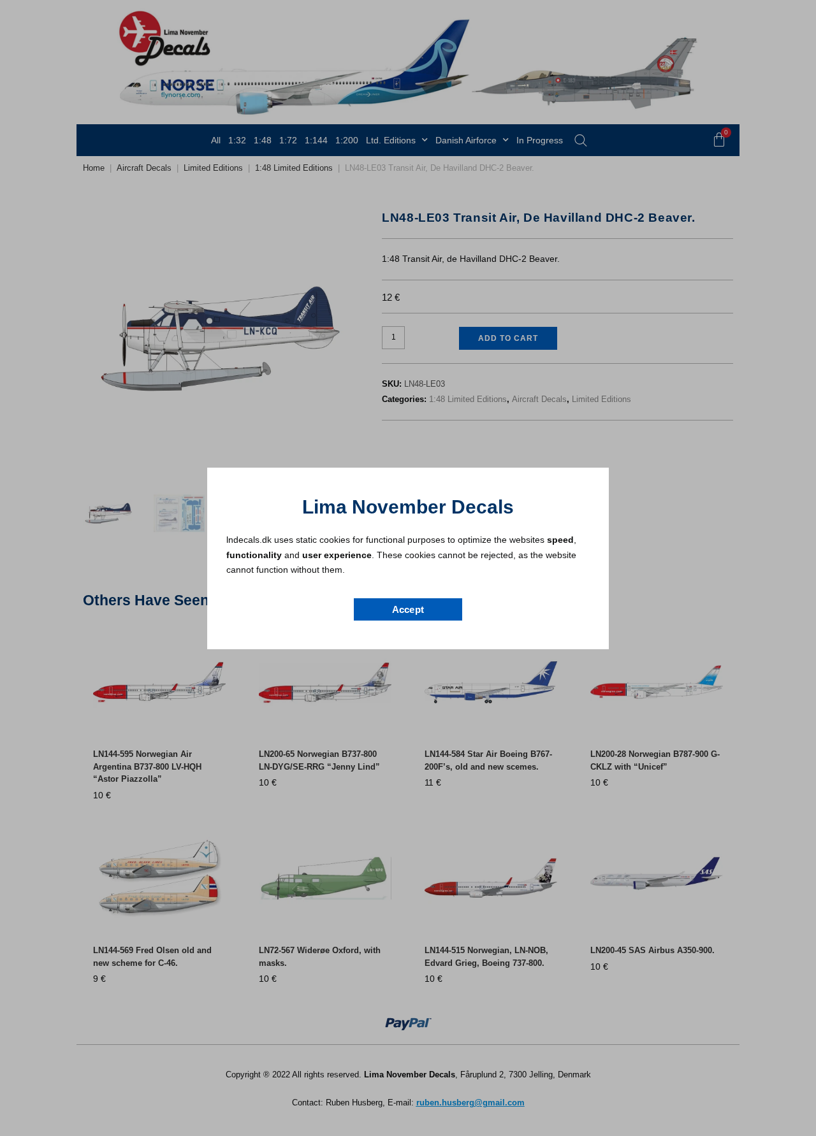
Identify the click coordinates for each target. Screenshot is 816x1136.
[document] (408, 568)
